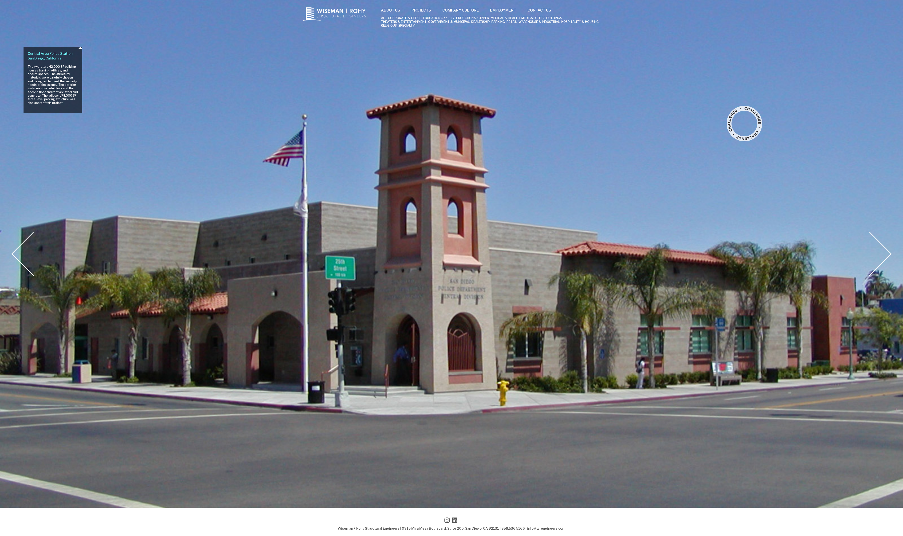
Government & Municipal (449, 22)
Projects (421, 10)
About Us (390, 10)
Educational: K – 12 (439, 18)
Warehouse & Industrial (539, 22)
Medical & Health (505, 18)
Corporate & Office (404, 18)
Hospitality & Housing (580, 22)
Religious (389, 25)
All (383, 18)
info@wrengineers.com (546, 528)
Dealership (480, 22)
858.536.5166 (513, 528)
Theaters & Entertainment (404, 22)
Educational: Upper (472, 18)
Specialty (406, 25)
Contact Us (539, 10)
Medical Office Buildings (541, 18)
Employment (503, 10)
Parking (498, 22)
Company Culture (460, 10)
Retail (512, 22)
